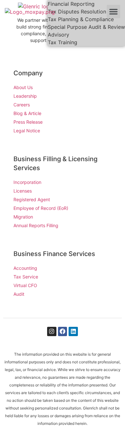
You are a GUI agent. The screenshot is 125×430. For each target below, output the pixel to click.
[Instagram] (51, 331)
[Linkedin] (73, 331)
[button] (113, 11)
